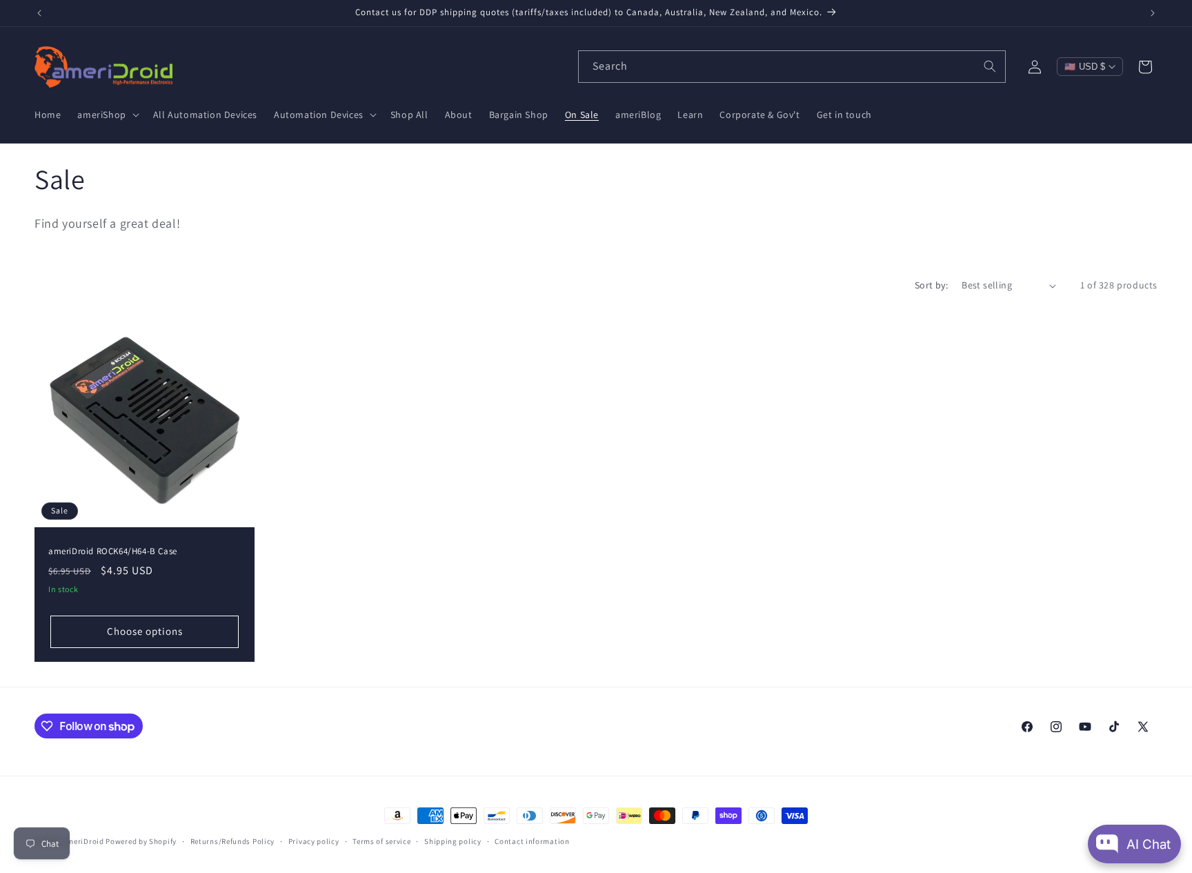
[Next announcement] (1153, 13)
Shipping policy (452, 841)
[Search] (990, 66)
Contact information (532, 841)
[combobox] (792, 66)
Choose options (145, 631)
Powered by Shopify (141, 841)
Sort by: (931, 285)
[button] (106, 114)
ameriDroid (83, 841)
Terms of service (381, 841)
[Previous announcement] (39, 13)
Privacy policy (313, 841)
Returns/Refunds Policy (232, 841)
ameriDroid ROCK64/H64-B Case (112, 551)
